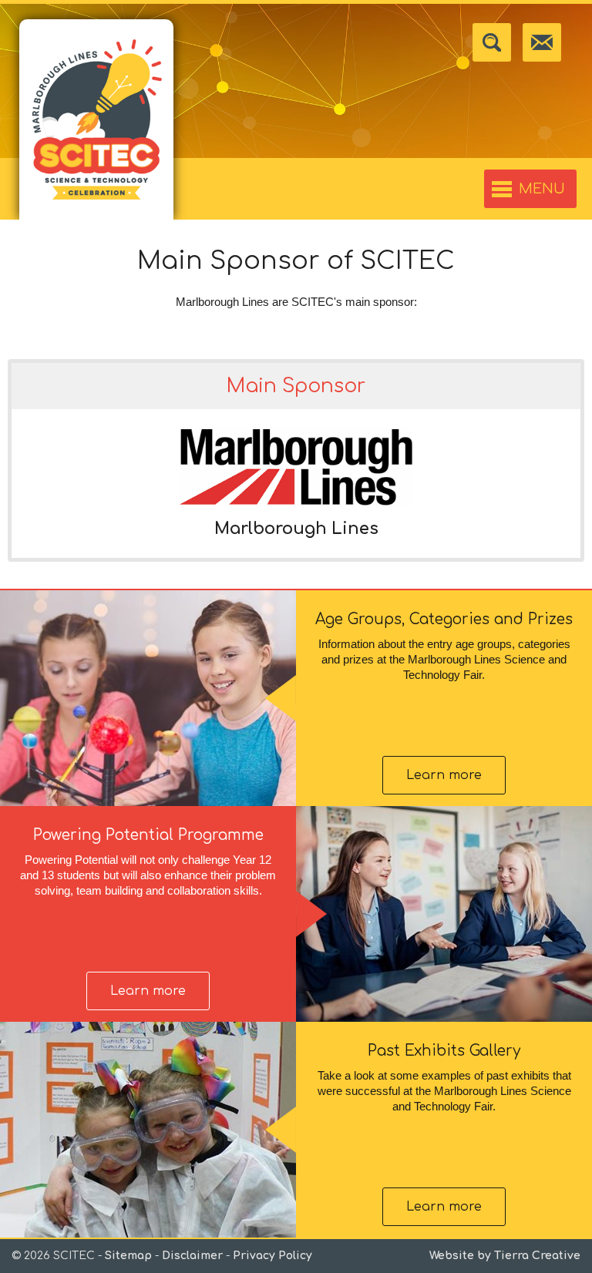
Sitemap (128, 1255)
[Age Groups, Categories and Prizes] (148, 698)
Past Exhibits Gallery (444, 1051)
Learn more (444, 775)
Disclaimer (192, 1255)
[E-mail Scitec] (542, 42)
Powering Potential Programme (148, 835)
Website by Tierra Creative (504, 1255)
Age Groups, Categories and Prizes (444, 619)
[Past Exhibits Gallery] (148, 1130)
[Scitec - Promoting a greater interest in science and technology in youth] (96, 119)
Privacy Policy (272, 1255)
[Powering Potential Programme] (444, 914)
